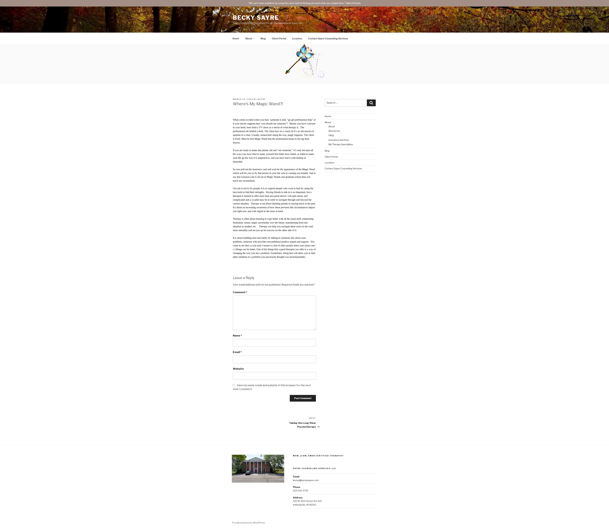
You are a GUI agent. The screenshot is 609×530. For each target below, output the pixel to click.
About (248, 38)
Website (238, 368)
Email (237, 352)
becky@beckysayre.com (306, 480)
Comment (240, 292)
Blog (263, 38)
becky (261, 99)
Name (237, 335)
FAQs (331, 135)
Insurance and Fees (338, 140)
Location (297, 38)
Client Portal (279, 38)
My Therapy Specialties (340, 144)
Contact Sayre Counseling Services (328, 38)
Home (235, 38)
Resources (334, 131)
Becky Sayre (256, 17)
